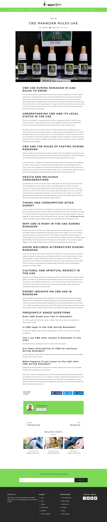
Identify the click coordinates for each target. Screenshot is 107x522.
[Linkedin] (88, 498)
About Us (11, 494)
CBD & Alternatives (19, 9)
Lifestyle (67, 9)
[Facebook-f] (84, 498)
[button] (56, 393)
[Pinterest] (91, 498)
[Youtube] (95, 498)
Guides (37, 9)
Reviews (75, 9)
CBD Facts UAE (74, 451)
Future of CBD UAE (33, 451)
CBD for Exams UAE (53, 451)
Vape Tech (92, 9)
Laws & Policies (58, 9)
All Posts (41, 409)
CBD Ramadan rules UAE (77, 216)
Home (11, 9)
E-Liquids (30, 9)
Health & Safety (47, 9)
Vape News (83, 9)
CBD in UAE (53, 18)
